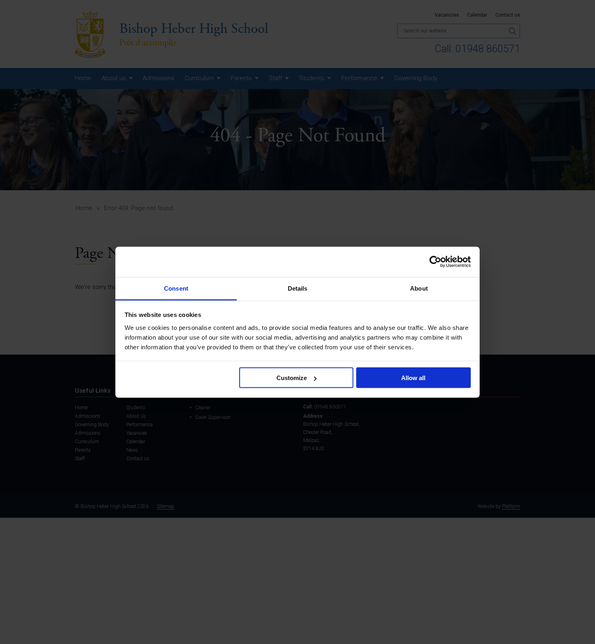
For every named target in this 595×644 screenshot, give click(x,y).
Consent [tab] (176, 288)
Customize (291, 377)
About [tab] (419, 288)
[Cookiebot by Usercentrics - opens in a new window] (435, 262)
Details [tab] (298, 288)
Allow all (413, 377)
